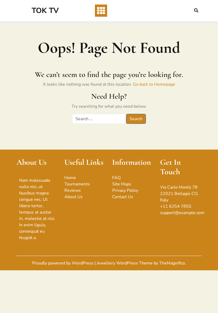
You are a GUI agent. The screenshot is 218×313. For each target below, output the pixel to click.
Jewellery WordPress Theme (125, 263)
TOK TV (45, 11)
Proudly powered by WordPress (63, 263)
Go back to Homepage (154, 84)
